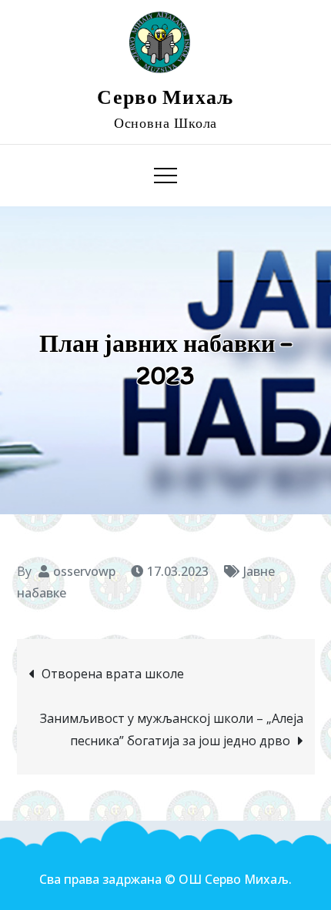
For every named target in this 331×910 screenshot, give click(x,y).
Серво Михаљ (165, 97)
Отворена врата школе (113, 673)
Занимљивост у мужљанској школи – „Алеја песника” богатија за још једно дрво (171, 729)
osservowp (84, 571)
